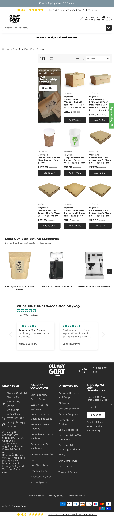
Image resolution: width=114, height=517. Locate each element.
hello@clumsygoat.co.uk (16, 424)
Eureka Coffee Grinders (57, 287)
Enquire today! (111, 115)
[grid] (42, 58)
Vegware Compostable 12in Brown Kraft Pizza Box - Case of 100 (100, 212)
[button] (5, 19)
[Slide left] (4, 271)
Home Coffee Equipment (66, 421)
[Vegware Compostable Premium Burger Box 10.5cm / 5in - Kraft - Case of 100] (75, 79)
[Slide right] (109, 271)
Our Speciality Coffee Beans (19, 288)
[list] (51, 58)
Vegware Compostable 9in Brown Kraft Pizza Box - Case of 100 (49, 212)
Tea (32, 459)
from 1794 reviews (27, 315)
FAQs (61, 455)
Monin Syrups (38, 482)
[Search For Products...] (109, 28)
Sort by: (80, 58)
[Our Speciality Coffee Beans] (19, 265)
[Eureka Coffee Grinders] (57, 265)
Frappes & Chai (39, 470)
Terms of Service (68, 472)
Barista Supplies (68, 414)
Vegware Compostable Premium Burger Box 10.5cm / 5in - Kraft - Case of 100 (75, 102)
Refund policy (36, 495)
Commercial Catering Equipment (70, 447)
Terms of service (76, 495)
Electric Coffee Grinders (39, 406)
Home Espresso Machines (94, 287)
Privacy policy (55, 495)
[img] (58, 311)
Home (5, 49)
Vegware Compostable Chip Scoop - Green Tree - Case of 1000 (75, 159)
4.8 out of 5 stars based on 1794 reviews (72, 9)
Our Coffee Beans (68, 408)
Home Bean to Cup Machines (41, 436)
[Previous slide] (5, 3)
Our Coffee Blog (68, 460)
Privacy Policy (93, 430)
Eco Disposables (68, 429)
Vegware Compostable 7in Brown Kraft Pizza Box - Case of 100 (100, 159)
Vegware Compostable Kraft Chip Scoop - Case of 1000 (49, 159)
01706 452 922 (15, 418)
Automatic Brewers (41, 453)
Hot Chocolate (39, 465)
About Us (63, 402)
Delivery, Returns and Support (68, 395)
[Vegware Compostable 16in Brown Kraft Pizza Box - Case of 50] (75, 190)
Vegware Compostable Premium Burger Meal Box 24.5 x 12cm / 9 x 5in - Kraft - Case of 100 (100, 103)
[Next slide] (108, 3)
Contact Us (65, 466)
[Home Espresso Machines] (94, 265)
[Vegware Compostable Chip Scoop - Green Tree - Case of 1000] (75, 137)
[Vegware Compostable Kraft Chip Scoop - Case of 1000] (49, 137)
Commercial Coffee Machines (41, 446)
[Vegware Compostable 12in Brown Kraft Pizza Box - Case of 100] (100, 190)
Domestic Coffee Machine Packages (41, 416)
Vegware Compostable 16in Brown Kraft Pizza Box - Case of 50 (74, 212)
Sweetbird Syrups (41, 476)
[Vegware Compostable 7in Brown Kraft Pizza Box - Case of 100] (100, 137)
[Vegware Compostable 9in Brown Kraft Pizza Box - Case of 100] (49, 190)
